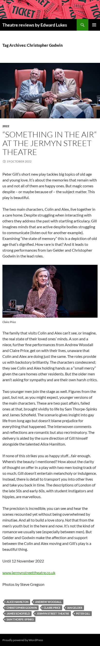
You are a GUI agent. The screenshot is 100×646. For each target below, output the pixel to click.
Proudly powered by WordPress (22, 640)
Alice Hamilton (17, 601)
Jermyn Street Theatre (53, 613)
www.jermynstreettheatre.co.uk (28, 572)
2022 (5, 126)
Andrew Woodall (48, 601)
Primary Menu (94, 25)
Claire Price (52, 607)
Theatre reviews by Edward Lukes (34, 25)
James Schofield (18, 613)
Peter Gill (83, 613)
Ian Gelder (74, 607)
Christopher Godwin (22, 607)
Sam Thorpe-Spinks (20, 619)
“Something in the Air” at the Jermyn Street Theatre (49, 143)
